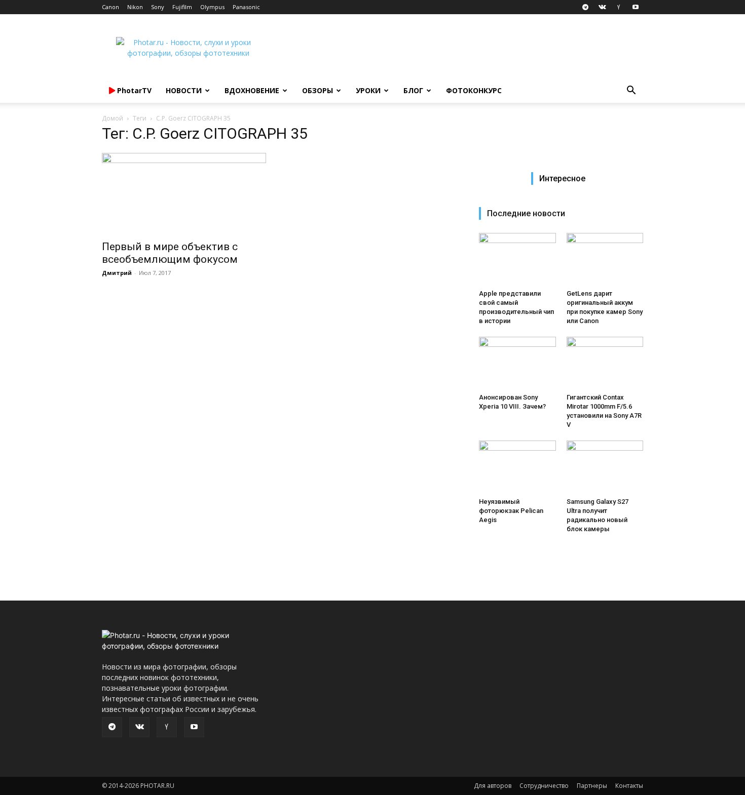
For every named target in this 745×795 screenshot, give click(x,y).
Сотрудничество (544, 785)
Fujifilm (182, 7)
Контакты (629, 785)
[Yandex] (618, 7)
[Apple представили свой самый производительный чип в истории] (517, 259)
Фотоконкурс (474, 90)
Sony (157, 7)
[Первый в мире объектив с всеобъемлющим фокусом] (184, 193)
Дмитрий (117, 272)
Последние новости (526, 213)
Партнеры (592, 785)
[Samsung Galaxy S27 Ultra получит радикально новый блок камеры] (605, 467)
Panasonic (246, 7)
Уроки (368, 90)
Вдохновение (252, 90)
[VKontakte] (602, 7)
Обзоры (317, 90)
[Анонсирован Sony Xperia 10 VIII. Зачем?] (517, 363)
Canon (110, 7)
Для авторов (492, 785)
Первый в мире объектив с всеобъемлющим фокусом (170, 253)
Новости (184, 90)
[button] (631, 91)
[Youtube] (635, 7)
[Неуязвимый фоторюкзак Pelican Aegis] (517, 467)
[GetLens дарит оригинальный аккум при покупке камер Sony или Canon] (605, 259)
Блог (413, 90)
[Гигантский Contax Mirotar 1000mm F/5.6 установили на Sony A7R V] (605, 363)
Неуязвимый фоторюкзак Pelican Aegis (511, 511)
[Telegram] (585, 7)
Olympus (212, 7)
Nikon (135, 7)
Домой (112, 118)
